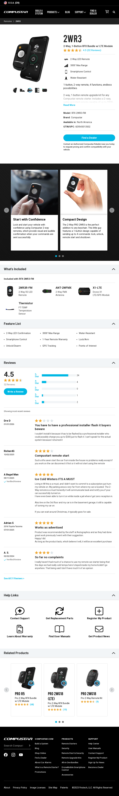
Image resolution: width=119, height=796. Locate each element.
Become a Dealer (96, 767)
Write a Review (15, 391)
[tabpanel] (34, 210)
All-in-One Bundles (70, 762)
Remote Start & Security (73, 753)
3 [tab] (63, 256)
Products (67, 739)
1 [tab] (56, 256)
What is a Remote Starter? (47, 767)
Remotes (8, 21)
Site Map (52, 787)
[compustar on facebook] (6, 755)
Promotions (40, 772)
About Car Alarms (43, 762)
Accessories (67, 774)
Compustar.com (44, 739)
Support (93, 739)
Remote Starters (69, 743)
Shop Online (40, 753)
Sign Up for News (96, 762)
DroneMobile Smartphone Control (73, 768)
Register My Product (97, 757)
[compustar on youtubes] (21, 755)
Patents (64, 787)
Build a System (39, 12)
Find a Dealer (93, 12)
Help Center (93, 743)
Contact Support (96, 753)
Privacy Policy (20, 787)
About (7, 787)
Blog (67, 12)
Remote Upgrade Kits (71, 757)
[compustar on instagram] (13, 755)
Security (65, 748)
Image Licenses (38, 787)
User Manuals (94, 748)
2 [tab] (59, 256)
